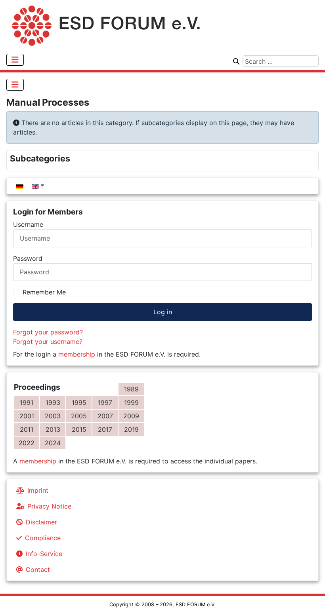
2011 (26, 429)
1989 (131, 389)
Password (27, 258)
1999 (131, 402)
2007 (105, 416)
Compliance (43, 538)
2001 (26, 416)
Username (28, 224)
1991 (26, 402)
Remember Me (44, 292)
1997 (105, 402)
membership (76, 354)
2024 (53, 443)
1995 (79, 402)
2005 (79, 416)
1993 (53, 402)
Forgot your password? (48, 332)
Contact (38, 569)
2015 (79, 429)
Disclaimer (41, 522)
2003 (53, 416)
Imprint (37, 490)
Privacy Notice (49, 506)
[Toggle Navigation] (15, 60)
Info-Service (44, 554)
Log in (162, 312)
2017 (105, 429)
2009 (131, 416)
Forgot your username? (47, 341)
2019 (131, 429)
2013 (53, 429)
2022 (26, 443)
